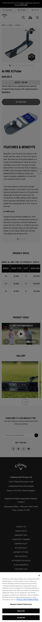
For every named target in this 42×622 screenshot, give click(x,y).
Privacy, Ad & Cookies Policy (27, 599)
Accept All (21, 617)
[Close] (39, 575)
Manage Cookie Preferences (21, 604)
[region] (21, 597)
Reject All (20, 611)
